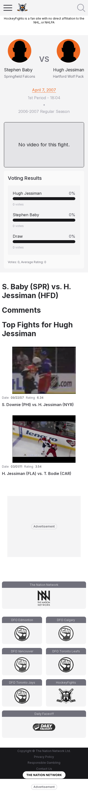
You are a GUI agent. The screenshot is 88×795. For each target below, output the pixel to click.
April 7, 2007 (44, 89)
